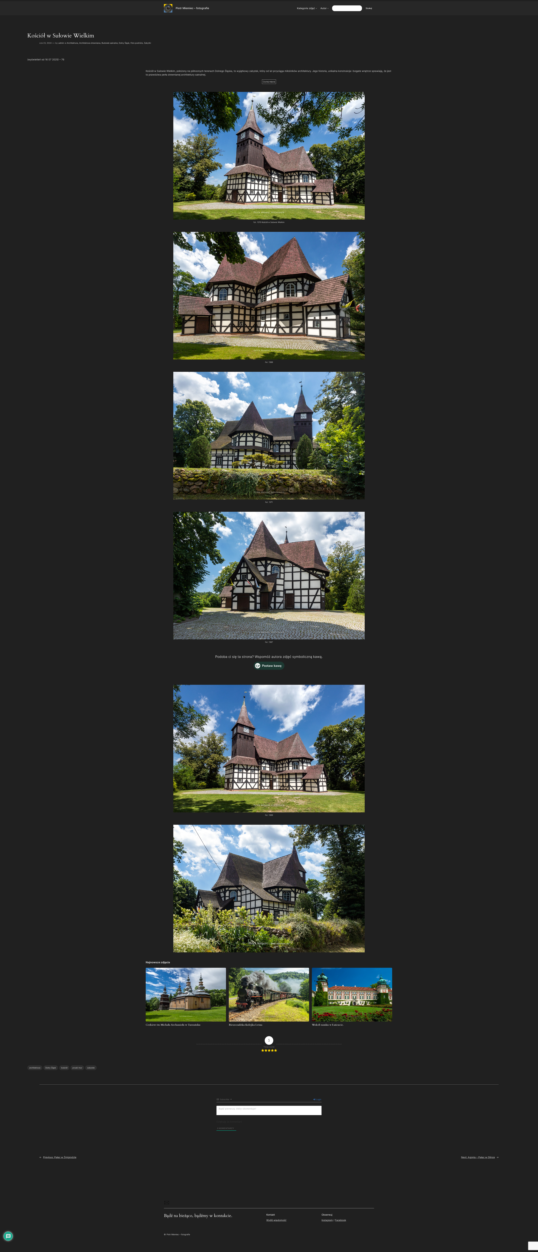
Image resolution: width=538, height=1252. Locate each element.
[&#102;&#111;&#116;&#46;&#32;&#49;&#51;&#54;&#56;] (269, 358)
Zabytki (147, 43)
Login (318, 1099)
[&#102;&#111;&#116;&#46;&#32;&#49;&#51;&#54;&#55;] (269, 638)
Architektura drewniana (89, 43)
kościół (64, 1068)
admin (61, 43)
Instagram (327, 1220)
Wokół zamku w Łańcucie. (327, 1025)
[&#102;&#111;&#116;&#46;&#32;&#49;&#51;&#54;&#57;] (269, 811)
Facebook (340, 1220)
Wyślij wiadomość (276, 1220)
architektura (34, 1068)
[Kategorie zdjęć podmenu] (316, 8)
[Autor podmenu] (328, 8)
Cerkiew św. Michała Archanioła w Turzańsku (173, 1025)
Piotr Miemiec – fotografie (192, 8)
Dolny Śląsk (124, 43)
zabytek (91, 1068)
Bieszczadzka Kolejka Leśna (245, 1025)
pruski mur (77, 1068)
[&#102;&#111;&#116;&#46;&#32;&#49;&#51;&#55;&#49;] (269, 498)
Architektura (72, 43)
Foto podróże (137, 43)
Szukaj (369, 8)
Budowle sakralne (110, 43)
